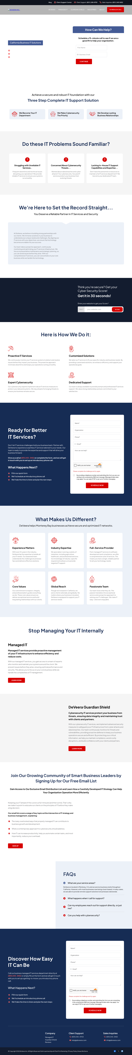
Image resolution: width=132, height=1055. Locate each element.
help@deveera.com (79, 1040)
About (102, 10)
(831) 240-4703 (92, 2)
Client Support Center (64, 2)
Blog (50, 2)
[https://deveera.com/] (14, 9)
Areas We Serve (83, 1051)
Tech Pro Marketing (61, 1051)
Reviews (52, 10)
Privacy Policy (72, 1051)
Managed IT (63, 10)
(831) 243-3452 (117, 2)
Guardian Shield (77, 10)
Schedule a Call (115, 9)
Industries (91, 10)
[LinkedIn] (122, 1051)
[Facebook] (115, 1051)
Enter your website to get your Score (93, 303)
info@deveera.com (113, 1040)
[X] (118, 1051)
